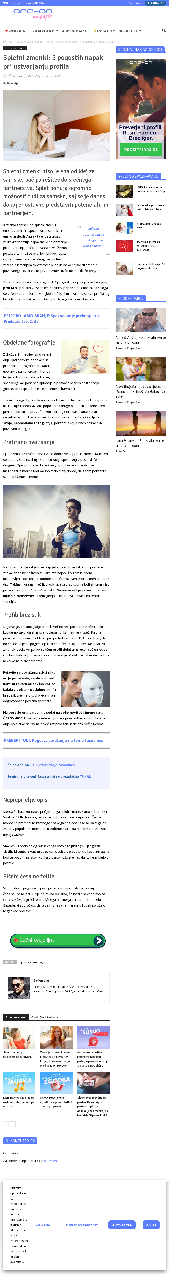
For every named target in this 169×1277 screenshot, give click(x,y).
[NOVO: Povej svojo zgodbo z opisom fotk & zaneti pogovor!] (56, 1083)
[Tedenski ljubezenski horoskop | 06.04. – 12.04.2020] (124, 246)
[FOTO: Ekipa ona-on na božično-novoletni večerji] (124, 191)
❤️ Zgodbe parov (15, 30)
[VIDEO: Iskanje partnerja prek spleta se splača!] (124, 210)
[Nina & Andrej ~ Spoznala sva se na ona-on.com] (141, 320)
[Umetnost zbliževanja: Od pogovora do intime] (124, 268)
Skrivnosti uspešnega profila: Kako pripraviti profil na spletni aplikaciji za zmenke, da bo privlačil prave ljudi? (92, 1106)
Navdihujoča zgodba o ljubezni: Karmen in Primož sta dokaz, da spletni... (141, 391)
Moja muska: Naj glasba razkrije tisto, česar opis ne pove (19, 1102)
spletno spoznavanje (32, 962)
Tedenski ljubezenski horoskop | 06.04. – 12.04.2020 (148, 246)
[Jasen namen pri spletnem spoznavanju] (19, 1037)
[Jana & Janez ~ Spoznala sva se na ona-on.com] (141, 423)
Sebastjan (13, 83)
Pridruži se (135, 3)
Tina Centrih (124, 451)
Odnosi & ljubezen (44, 30)
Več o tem (42, 1225)
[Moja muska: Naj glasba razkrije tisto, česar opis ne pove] (19, 1083)
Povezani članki (16, 1017)
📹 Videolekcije (128, 30)
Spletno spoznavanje (74, 30)
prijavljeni (50, 1161)
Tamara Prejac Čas (128, 348)
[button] (164, 31)
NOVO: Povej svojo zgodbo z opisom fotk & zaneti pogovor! (56, 1102)
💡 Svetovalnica (103, 30)
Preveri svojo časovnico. (56, 765)
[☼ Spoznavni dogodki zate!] (124, 228)
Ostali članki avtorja (44, 1017)
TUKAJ (85, 776)
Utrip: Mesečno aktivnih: (25, 3)
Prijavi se (157, 3)
